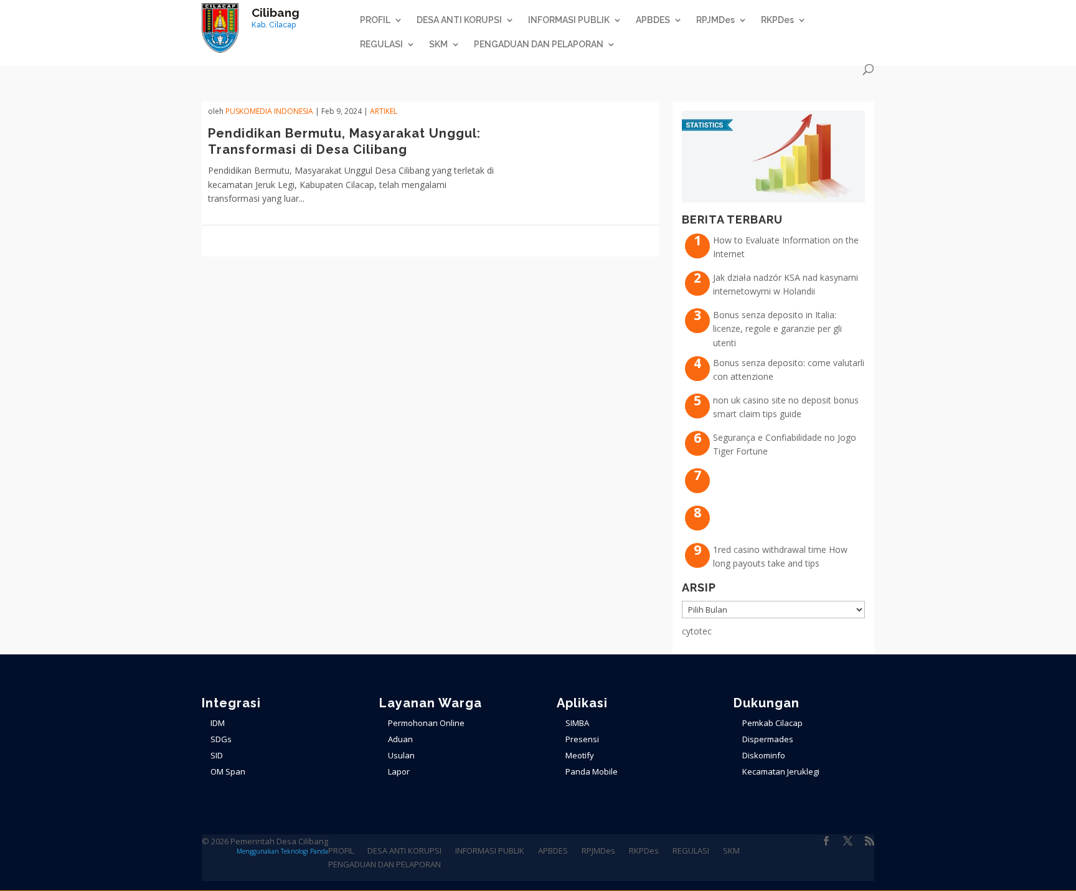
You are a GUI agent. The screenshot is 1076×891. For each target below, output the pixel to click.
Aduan (400, 739)
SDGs (221, 739)
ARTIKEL (383, 111)
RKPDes (777, 20)
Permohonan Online (426, 722)
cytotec (697, 631)
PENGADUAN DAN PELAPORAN (538, 44)
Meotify (579, 755)
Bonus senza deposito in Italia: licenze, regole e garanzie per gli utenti (777, 329)
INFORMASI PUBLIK (569, 20)
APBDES (653, 20)
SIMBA (577, 722)
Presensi (582, 739)
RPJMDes (715, 20)
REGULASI (381, 44)
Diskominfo (763, 755)
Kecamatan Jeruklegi (780, 771)
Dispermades (767, 739)
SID (216, 755)
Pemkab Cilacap (772, 722)
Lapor (399, 771)
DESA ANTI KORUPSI (459, 20)
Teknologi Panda (304, 851)
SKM (438, 44)
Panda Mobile (591, 771)
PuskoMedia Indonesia (269, 111)
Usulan (401, 755)
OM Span (227, 771)
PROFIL (375, 20)
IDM (217, 722)
